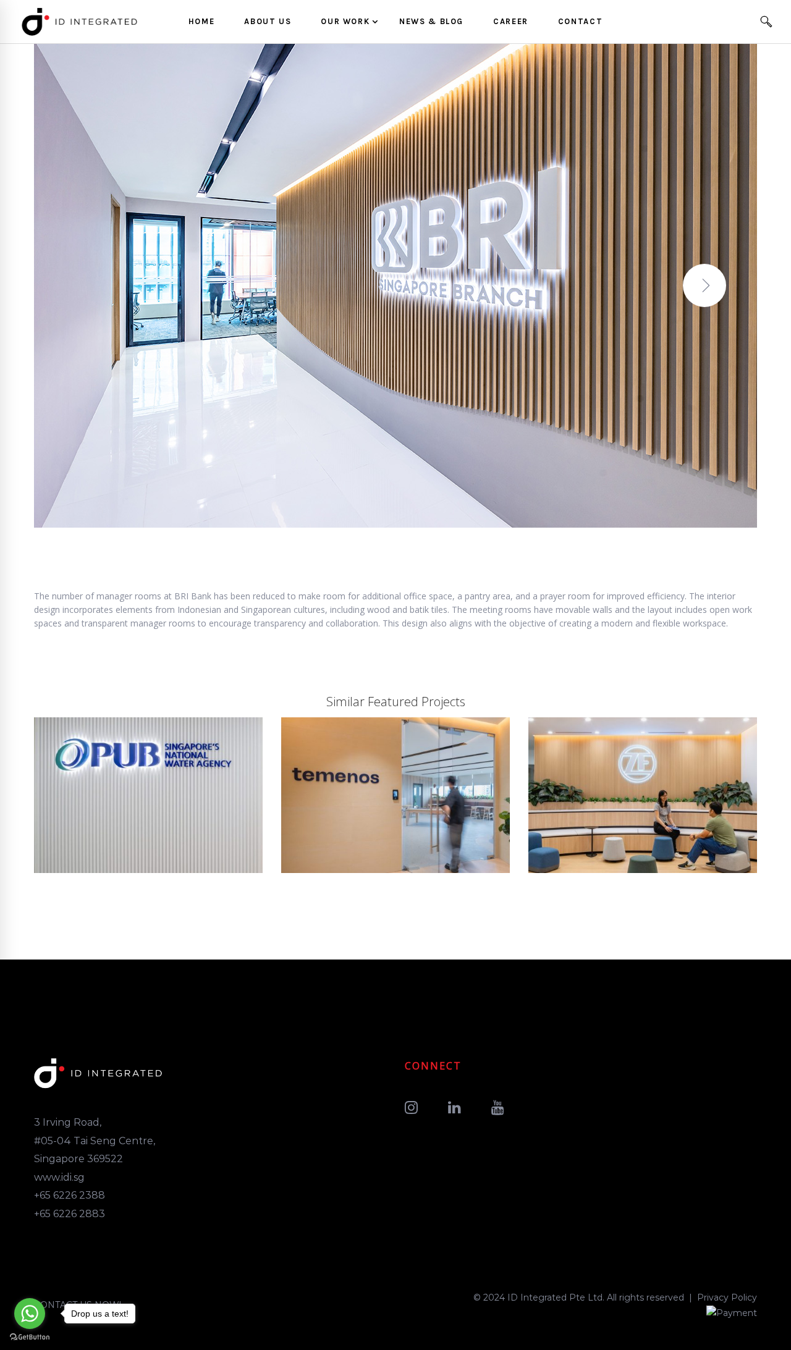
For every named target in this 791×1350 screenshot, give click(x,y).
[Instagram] (411, 1107)
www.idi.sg (59, 1177)
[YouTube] (498, 1107)
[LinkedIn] (454, 1107)
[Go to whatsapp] (29, 1313)
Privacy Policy (727, 1297)
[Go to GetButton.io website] (29, 1337)
